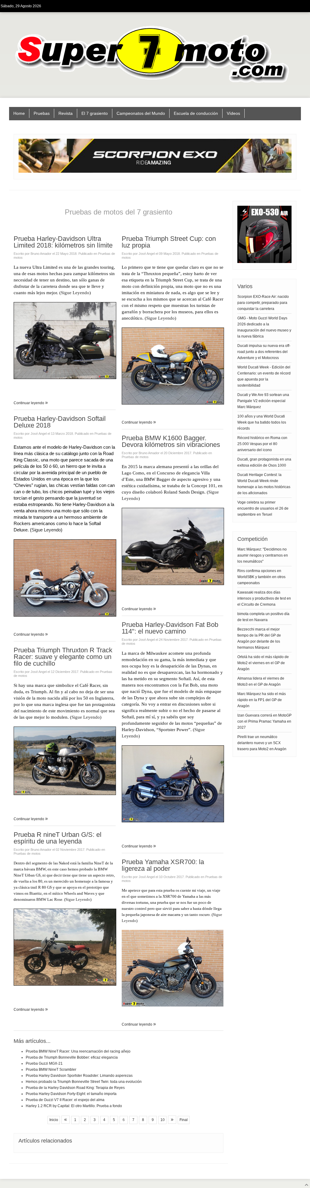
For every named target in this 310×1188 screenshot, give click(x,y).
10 (162, 1120)
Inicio (53, 1120)
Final (184, 1120)
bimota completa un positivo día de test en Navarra (263, 617)
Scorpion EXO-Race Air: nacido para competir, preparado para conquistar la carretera (263, 303)
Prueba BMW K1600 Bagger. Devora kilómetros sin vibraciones (171, 441)
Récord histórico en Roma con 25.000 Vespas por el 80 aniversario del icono (262, 444)
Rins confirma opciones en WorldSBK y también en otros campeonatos (261, 577)
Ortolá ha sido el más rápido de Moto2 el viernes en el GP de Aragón (263, 663)
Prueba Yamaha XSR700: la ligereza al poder (163, 865)
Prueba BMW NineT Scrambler (51, 1069)
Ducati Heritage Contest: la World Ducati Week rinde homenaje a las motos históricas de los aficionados (263, 484)
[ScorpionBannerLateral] (264, 262)
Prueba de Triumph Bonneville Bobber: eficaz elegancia (72, 1057)
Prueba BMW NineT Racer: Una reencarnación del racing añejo (78, 1051)
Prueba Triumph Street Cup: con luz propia (169, 242)
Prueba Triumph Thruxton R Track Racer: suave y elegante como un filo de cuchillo (63, 656)
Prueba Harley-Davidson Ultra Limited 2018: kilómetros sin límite (63, 242)
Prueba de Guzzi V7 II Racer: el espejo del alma (65, 1100)
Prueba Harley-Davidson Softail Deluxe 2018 (60, 422)
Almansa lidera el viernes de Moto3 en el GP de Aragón (260, 681)
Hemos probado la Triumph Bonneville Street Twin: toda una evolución (84, 1082)
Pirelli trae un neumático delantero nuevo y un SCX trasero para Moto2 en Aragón (261, 743)
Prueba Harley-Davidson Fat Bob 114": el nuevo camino (170, 628)
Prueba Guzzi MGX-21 (44, 1063)
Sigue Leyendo (75, 292)
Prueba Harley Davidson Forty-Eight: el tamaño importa (71, 1094)
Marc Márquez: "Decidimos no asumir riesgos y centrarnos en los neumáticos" (262, 555)
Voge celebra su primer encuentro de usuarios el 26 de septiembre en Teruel (263, 508)
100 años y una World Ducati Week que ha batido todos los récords (261, 422)
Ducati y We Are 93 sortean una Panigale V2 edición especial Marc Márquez (263, 401)
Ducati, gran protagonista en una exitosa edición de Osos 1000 (264, 462)
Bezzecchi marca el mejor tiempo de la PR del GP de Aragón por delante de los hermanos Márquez (259, 638)
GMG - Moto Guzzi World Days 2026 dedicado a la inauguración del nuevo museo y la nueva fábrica (264, 327)
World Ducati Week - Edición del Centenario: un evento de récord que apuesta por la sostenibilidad (264, 376)
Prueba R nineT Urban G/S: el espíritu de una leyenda (57, 838)
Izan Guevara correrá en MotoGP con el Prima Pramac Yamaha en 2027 (264, 721)
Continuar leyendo (29, 403)
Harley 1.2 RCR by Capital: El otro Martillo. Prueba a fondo (74, 1106)
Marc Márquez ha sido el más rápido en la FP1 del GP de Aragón (261, 700)
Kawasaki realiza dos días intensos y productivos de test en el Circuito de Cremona (264, 598)
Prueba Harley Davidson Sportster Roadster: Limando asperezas (79, 1075)
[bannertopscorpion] (155, 171)
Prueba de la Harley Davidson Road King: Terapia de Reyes (75, 1088)
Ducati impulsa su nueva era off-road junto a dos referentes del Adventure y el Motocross (263, 352)
